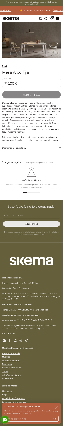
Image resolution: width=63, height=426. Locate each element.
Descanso (7, 364)
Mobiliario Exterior (10, 360)
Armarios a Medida (11, 353)
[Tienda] (40, 18)
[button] (46, 18)
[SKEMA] (11, 18)
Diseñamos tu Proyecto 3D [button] (14, 148)
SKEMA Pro (7, 378)
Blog (4, 394)
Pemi (4, 66)
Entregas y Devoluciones (14, 402)
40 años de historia (11, 375)
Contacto (7, 391)
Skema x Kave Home (11, 367)
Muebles (6, 356)
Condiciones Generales (13, 398)
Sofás (5, 371)
